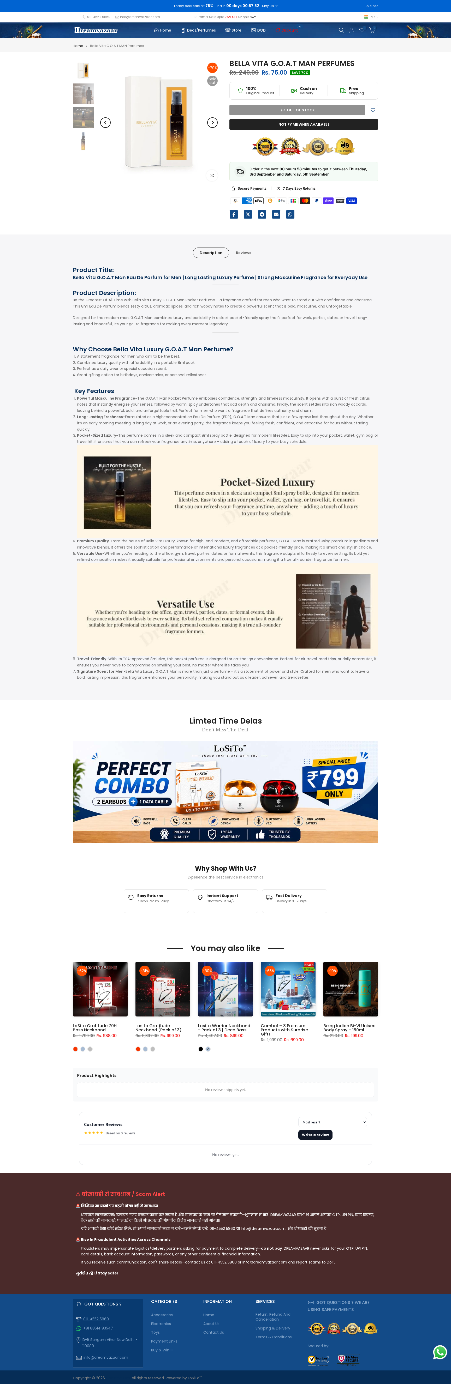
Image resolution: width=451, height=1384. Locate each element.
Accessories (162, 1315)
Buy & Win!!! (162, 1350)
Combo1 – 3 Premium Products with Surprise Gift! (284, 1030)
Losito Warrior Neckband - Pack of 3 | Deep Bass (224, 1028)
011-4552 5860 (98, 17)
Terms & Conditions (274, 1337)
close (80, 6)
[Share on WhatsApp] (290, 214)
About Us (211, 1323)
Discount (292, 29)
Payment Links (164, 1341)
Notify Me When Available (303, 124)
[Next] (212, 122)
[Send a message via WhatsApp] (440, 1352)
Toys (155, 1332)
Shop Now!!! (247, 17)
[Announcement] (225, 6)
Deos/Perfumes (201, 30)
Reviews (243, 252)
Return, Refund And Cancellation (273, 1317)
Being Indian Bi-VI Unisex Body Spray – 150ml (349, 1028)
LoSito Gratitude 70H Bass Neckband (95, 1028)
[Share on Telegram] (262, 214)
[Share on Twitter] (248, 214)
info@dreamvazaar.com (140, 17)
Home (165, 30)
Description (211, 252)
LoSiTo (195, 1378)
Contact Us (213, 1332)
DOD (261, 30)
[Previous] (105, 122)
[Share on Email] (276, 214)
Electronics (161, 1323)
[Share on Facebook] (233, 214)
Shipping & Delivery (273, 1328)
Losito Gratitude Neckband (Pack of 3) (158, 1028)
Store (236, 30)
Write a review (315, 1134)
